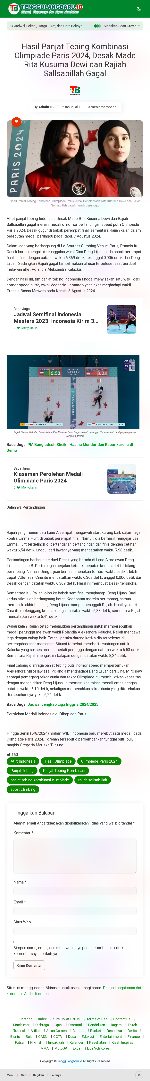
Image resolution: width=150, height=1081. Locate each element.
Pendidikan (96, 1025)
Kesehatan (97, 1042)
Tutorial (19, 1031)
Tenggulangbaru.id (69, 1061)
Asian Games (56, 1031)
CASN (42, 1037)
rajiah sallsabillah (92, 780)
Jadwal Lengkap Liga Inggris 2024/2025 (63, 704)
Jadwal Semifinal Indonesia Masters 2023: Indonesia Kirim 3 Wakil (54, 317)
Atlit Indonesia (23, 761)
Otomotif (75, 1025)
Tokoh (132, 1025)
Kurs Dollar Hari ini (66, 1019)
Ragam (116, 1025)
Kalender (76, 1042)
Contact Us (121, 1019)
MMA (45, 1048)
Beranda (26, 1019)
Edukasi (88, 1037)
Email (19, 902)
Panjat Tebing (22, 770)
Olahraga (42, 1025)
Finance (134, 1037)
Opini (58, 1025)
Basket (95, 1031)
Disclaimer (21, 1025)
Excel (77, 1048)
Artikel (35, 1031)
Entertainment (111, 1037)
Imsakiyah (56, 1042)
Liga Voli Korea (98, 1048)
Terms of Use (96, 1019)
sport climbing (23, 789)
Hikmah (36, 1042)
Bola (29, 1037)
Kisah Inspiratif (123, 1042)
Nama (19, 882)
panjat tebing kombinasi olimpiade (40, 780)
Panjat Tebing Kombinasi (64, 770)
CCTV (57, 1037)
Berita (132, 1031)
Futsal (19, 1042)
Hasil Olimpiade (58, 761)
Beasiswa (114, 1031)
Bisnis (15, 1037)
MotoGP (60, 1048)
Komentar (23, 833)
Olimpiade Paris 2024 (99, 761)
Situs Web (22, 922)
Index (42, 1019)
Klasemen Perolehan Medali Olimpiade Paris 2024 (48, 477)
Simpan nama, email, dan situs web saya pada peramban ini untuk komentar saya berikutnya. (68, 950)
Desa (72, 1037)
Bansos (78, 1031)
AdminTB (46, 107)
